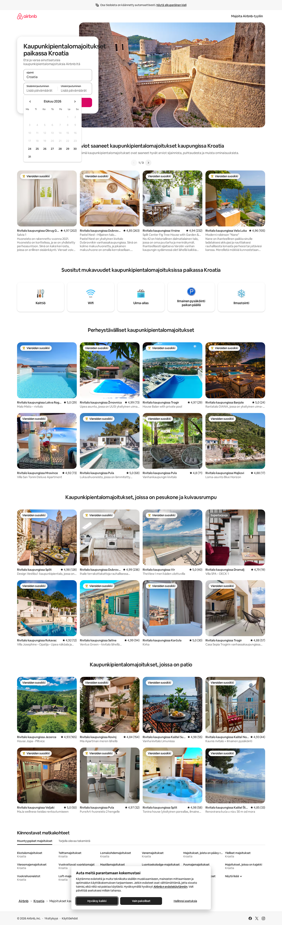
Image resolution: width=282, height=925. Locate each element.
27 (52, 149)
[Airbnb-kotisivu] (27, 16)
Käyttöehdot (70, 918)
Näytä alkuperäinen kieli (171, 5)
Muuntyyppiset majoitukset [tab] (34, 841)
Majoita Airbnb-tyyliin (247, 16)
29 (67, 149)
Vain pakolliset (141, 901)
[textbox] (41, 90)
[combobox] (58, 77)
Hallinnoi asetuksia (185, 901)
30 (75, 149)
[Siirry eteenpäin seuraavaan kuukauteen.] (75, 101)
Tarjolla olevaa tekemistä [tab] (74, 841)
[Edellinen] (134, 163)
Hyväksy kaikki (96, 901)
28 (60, 149)
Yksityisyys (51, 918)
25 (37, 149)
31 (29, 156)
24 (29, 149)
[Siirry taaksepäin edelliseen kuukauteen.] (30, 101)
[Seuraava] (148, 163)
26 (44, 149)
